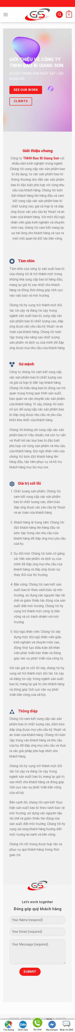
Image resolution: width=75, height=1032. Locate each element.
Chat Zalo (23, 1030)
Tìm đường (8, 1030)
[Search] (59, 14)
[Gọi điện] (37, 1023)
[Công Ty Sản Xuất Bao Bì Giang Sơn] (37, 14)
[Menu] (5, 14)
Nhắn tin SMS (66, 1030)
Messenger (52, 1030)
